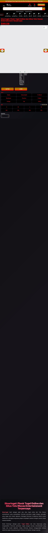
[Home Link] (10, 5)
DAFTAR (7, 89)
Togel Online (25, 524)
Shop (4, 5)
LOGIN (20, 89)
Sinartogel (5, 512)
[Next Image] (46, 50)
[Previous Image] (2, 50)
